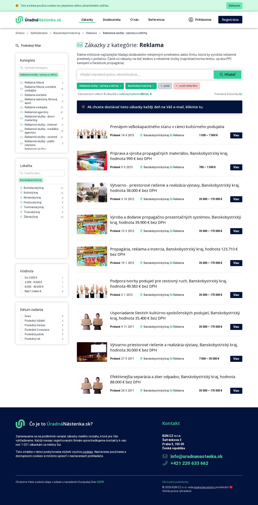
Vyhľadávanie (39, 33)
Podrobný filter (30, 45)
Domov (20, 33)
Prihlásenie (203, 20)
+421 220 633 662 (188, 463)
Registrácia (230, 20)
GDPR (100, 481)
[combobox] (146, 74)
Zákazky (87, 20)
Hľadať (230, 74)
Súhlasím (234, 5)
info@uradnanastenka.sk (195, 456)
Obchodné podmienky (175, 481)
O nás (134, 20)
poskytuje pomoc (204, 487)
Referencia (156, 20)
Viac (236, 135)
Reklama (91, 33)
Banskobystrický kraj (66, 33)
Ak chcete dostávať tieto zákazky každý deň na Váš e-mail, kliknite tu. (145, 107)
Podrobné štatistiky (227, 94)
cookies (88, 452)
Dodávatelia (112, 20)
